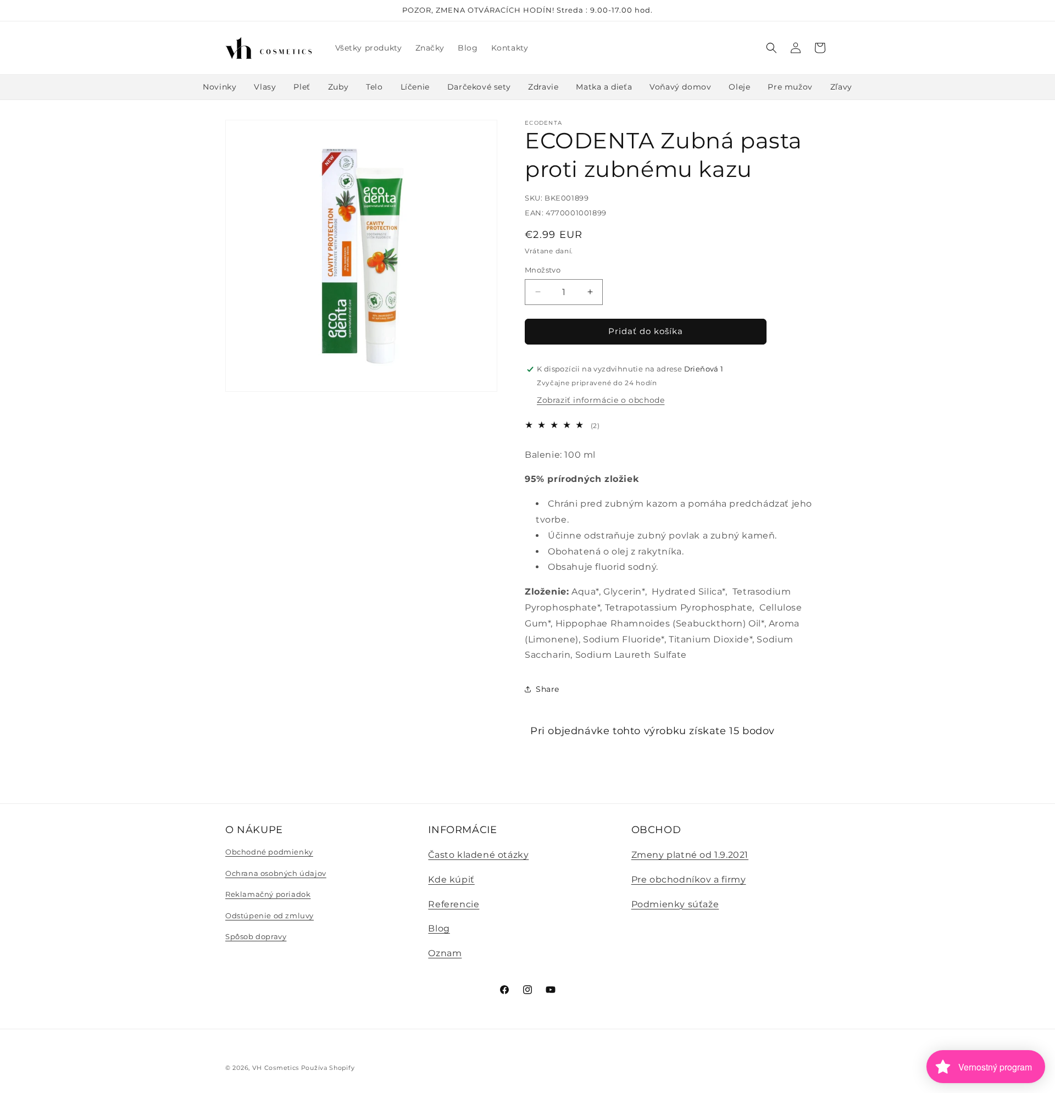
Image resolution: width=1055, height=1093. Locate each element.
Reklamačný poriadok (267, 894)
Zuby (338, 87)
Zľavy (841, 87)
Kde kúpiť (451, 879)
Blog (438, 928)
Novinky (219, 87)
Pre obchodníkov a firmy (688, 879)
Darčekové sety (478, 87)
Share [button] (547, 689)
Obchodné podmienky (269, 851)
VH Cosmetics (275, 1068)
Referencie (453, 904)
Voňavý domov (680, 87)
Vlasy (265, 87)
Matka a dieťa (604, 87)
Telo (374, 87)
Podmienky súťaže (675, 904)
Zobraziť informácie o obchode (600, 400)
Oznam (445, 953)
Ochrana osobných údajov (275, 873)
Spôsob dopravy (255, 936)
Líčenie (415, 87)
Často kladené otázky (478, 855)
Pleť (301, 87)
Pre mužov (790, 87)
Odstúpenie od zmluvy (269, 915)
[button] (771, 48)
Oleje (739, 87)
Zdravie (543, 87)
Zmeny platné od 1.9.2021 (689, 855)
